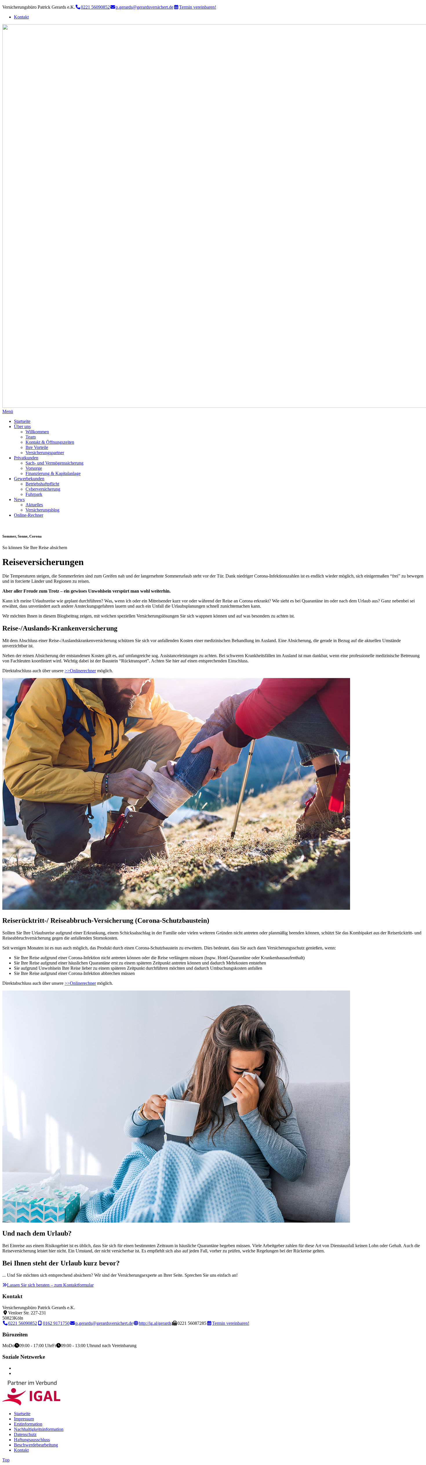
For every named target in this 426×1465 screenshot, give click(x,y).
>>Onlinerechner (80, 670)
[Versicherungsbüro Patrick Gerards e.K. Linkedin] (15, 1373)
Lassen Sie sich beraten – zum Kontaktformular (50, 1285)
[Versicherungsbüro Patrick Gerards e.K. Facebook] (15, 1368)
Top (6, 1459)
